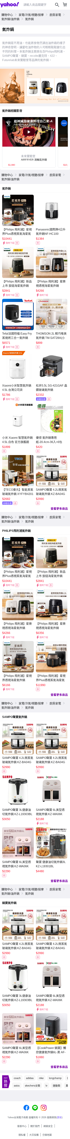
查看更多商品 (59, 508)
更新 (59, 1117)
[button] (28, 157)
